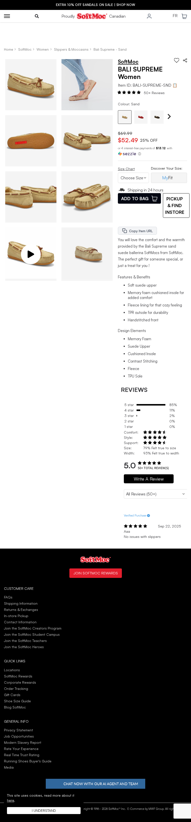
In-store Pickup (16, 616)
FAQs (8, 597)
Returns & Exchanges (21, 609)
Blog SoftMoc (15, 707)
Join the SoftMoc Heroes (24, 647)
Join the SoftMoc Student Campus (32, 634)
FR (175, 16)
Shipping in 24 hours (145, 189)
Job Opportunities (19, 736)
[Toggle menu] (7, 16)
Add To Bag (134, 198)
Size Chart (126, 169)
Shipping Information (21, 603)
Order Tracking (16, 688)
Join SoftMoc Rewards (95, 573)
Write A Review (149, 479)
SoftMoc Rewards (18, 676)
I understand (44, 810)
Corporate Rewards (20, 682)
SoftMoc (25, 49)
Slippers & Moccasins (71, 49)
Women (43, 49)
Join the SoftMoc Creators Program (32, 628)
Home (8, 49)
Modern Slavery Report (22, 742)
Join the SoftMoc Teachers (25, 640)
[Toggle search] (36, 16)
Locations (12, 670)
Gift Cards (12, 695)
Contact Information (20, 622)
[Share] (185, 60)
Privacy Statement (18, 730)
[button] (30, 253)
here (10, 800)
